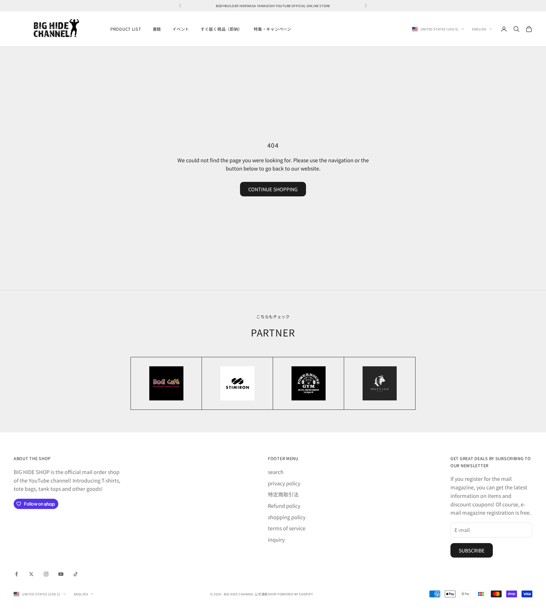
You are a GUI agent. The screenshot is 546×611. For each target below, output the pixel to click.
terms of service (286, 528)
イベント (180, 29)
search (276, 471)
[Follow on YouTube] (61, 574)
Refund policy (284, 505)
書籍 (157, 29)
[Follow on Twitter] (31, 574)
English (479, 29)
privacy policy (284, 483)
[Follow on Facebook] (16, 574)
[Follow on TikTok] (75, 574)
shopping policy (286, 517)
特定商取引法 (283, 494)
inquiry (276, 539)
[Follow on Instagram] (46, 574)
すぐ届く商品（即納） (221, 29)
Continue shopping (273, 189)
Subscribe (472, 550)
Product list (125, 29)
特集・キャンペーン (272, 29)
